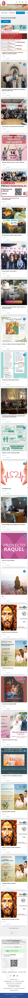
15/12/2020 (4, 778)
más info (8, 58)
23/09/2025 (4, 56)
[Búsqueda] (16, 2)
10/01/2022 (4, 455)
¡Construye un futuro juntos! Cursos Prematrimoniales (10, 199)
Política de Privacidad (12, 972)
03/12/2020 (4, 814)
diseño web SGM (14, 996)
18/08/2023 (4, 382)
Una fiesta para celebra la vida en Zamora (12, 235)
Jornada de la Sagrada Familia (9, 703)
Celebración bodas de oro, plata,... (10, 739)
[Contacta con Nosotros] (22, 2)
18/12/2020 (4, 742)
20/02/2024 (4, 273)
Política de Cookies (22, 972)
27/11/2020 (4, 849)
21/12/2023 (4, 346)
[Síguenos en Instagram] (17, 976)
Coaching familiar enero (7, 668)
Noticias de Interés (20, 12)
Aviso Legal (4, 972)
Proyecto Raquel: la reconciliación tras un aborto (13, 524)
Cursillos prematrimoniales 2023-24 (10, 379)
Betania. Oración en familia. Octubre (10, 919)
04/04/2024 (4, 237)
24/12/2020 (4, 706)
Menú (25, 2)
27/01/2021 (4, 634)
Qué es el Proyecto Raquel (8, 560)
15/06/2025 (4, 93)
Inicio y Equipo (4, 12)
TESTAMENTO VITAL (6, 488)
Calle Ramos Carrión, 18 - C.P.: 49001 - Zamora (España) (14, 981)
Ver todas (6, 21)
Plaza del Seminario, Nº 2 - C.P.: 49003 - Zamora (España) (14, 988)
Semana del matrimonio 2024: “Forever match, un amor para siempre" (14, 307)
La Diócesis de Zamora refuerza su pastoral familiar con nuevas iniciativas (12, 53)
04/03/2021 (4, 562)
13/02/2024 (4, 310)
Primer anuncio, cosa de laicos (9, 271)
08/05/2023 (4, 419)
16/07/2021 (4, 491)
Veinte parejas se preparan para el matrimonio (13, 126)
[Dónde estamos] (19, 2)
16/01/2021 (4, 670)
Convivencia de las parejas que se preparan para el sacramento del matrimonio (13, 416)
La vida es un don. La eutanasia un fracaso (12, 775)
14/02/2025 (4, 164)
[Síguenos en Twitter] (14, 976)
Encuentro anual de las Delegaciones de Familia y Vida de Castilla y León (13, 90)
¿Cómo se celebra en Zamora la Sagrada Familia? (13, 344)
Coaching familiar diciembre (8, 811)
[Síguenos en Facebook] (11, 976)
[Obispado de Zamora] (4, 2)
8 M (3, 596)
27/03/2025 (4, 128)
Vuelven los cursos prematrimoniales (11, 452)
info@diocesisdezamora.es (15, 985)
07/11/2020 (4, 885)
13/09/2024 (4, 201)
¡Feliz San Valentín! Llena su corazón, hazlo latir (13, 162)
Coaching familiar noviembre (9, 883)
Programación (12, 12)
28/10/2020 (4, 921)
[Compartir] (24, 27)
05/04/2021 (4, 526)
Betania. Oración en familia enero (10, 632)
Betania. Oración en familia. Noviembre (11, 847)
